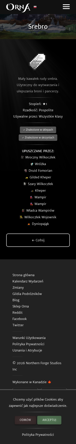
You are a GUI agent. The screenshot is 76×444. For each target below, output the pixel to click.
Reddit (17, 313)
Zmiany (18, 287)
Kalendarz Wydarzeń (27, 281)
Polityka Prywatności (38, 435)
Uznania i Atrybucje (27, 350)
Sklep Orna (20, 306)
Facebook (19, 319)
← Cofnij (38, 240)
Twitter (18, 325)
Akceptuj (49, 420)
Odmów (25, 420)
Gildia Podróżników (27, 294)
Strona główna (23, 275)
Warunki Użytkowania (29, 338)
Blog (15, 300)
